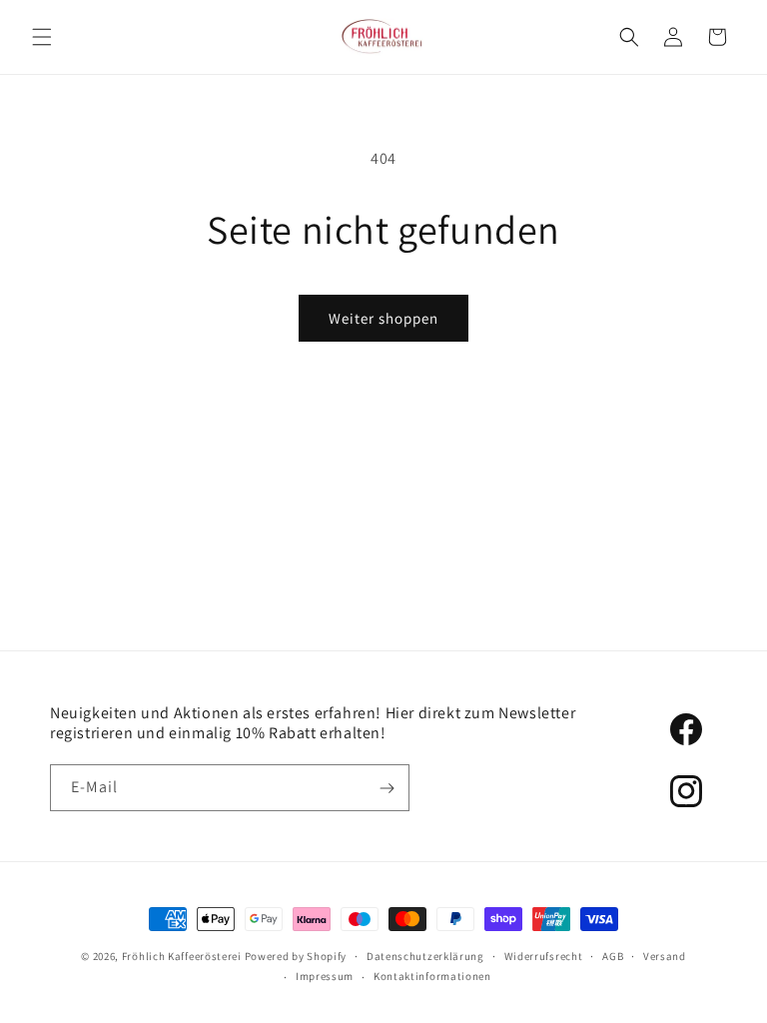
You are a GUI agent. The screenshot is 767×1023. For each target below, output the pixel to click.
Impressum (325, 976)
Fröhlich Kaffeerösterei (182, 956)
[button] (42, 37)
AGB (612, 956)
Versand (664, 956)
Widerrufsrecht (543, 956)
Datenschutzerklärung (425, 956)
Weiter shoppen (383, 318)
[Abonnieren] (386, 787)
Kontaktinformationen (432, 976)
